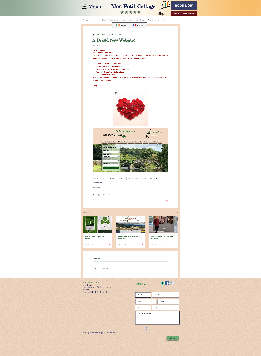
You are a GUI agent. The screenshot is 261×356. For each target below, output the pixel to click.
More (164, 20)
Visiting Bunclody (127, 20)
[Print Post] (114, 195)
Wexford (121, 178)
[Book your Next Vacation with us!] (130, 224)
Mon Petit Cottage (133, 6)
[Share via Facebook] (94, 195)
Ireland (96, 178)
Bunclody (113, 178)
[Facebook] (167, 283)
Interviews (95, 20)
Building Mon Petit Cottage (110, 20)
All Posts (85, 20)
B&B (157, 178)
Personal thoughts (153, 20)
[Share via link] (109, 195)
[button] (176, 20)
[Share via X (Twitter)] (99, 195)
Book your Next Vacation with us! (129, 237)
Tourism (104, 178)
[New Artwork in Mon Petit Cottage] (163, 224)
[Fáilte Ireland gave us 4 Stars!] (97, 224)
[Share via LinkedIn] (104, 195)
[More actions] (167, 34)
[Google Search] (172, 283)
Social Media (140, 20)
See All (176, 212)
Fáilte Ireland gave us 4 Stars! (95, 237)
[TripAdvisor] (162, 283)
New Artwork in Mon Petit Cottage (162, 237)
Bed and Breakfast (147, 178)
